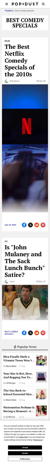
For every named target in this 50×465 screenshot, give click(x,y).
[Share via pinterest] (43, 225)
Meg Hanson (14, 81)
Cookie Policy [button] (23, 437)
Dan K (12, 281)
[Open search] (43, 4)
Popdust (9, 11)
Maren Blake (11, 366)
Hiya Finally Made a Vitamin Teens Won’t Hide (17, 359)
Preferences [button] (37, 440)
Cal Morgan (10, 383)
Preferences (25, 459)
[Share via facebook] (24, 225)
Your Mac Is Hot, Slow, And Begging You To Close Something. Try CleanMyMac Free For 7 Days (18, 376)
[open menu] (7, 4)
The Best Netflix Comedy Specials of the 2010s (20, 60)
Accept (25, 447)
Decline (25, 453)
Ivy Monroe (10, 417)
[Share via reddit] (36, 225)
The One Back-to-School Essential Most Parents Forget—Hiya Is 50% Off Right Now (18, 393)
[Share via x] (30, 225)
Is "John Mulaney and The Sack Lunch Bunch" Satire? (25, 261)
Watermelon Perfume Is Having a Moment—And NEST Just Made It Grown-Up (19, 410)
